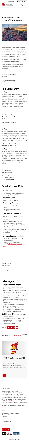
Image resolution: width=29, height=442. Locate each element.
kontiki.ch (19, 244)
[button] (25, 1)
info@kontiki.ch (12, 244)
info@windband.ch (13, 400)
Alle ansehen (17, 335)
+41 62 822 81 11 (6, 419)
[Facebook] (18, 1)
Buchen (5, 246)
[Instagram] (20, 1)
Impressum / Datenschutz (14, 439)
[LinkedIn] (22, 1)
